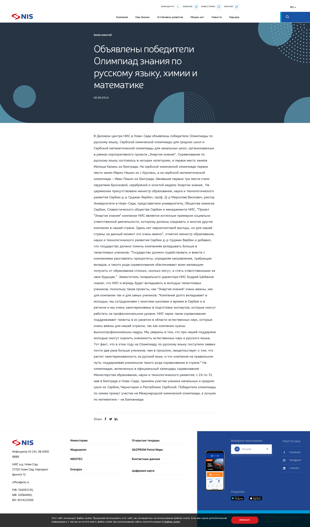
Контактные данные (146, 459)
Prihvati (245, 520)
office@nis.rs (20, 482)
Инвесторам (208, 7)
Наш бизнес (142, 17)
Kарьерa (234, 17)
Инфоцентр (167, 7)
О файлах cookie (171, 522)
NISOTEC (76, 459)
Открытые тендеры (145, 440)
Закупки (228, 7)
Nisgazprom (78, 449)
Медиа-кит (197, 17)
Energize (188, 7)
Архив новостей (103, 35)
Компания (122, 17)
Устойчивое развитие (170, 17)
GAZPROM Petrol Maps (147, 449)
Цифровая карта (143, 470)
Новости (217, 17)
